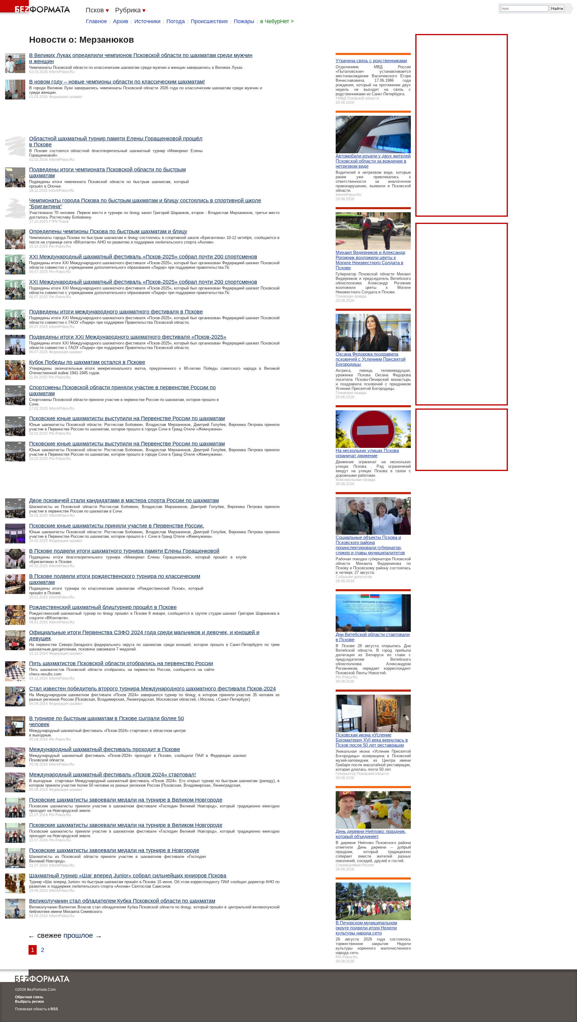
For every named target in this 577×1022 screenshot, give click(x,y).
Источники (147, 21)
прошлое (78, 935)
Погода (175, 21)
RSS (54, 1009)
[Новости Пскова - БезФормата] (36, 7)
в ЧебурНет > (277, 21)
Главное (96, 21)
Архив (120, 21)
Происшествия (209, 21)
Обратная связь (29, 997)
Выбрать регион (29, 1001)
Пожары (244, 21)
